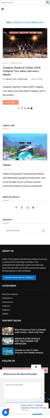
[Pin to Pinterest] (28, 108)
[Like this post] (19, 108)
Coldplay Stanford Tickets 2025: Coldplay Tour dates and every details (22, 71)
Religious (6, 310)
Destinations (7, 302)
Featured (6, 306)
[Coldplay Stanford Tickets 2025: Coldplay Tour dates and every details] (25, 43)
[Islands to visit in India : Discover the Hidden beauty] (7, 351)
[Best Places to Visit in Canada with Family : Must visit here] (7, 331)
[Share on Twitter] (25, 108)
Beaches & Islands (10, 294)
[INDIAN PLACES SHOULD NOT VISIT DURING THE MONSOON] (7, 341)
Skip (28, 412)
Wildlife (5, 314)
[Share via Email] (31, 108)
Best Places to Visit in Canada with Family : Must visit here (30, 331)
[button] (48, 2)
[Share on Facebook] (22, 108)
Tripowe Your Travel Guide (16, 79)
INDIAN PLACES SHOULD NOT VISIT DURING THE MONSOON (27, 341)
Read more (10, 102)
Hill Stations (7, 298)
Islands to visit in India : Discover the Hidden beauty (29, 351)
